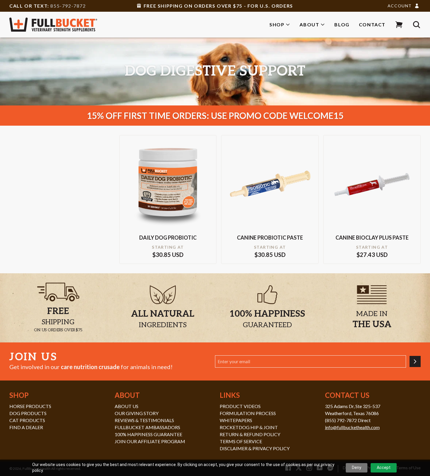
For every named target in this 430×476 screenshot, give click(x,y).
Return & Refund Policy (250, 434)
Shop (276, 24)
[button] (399, 25)
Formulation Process (248, 413)
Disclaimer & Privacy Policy (255, 448)
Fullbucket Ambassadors (147, 427)
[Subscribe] (415, 361)
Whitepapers (236, 420)
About (309, 24)
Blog (341, 24)
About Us (126, 406)
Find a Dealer (26, 427)
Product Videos (240, 406)
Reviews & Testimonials (144, 420)
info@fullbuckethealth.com (352, 427)
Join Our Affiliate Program (150, 441)
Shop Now (168, 192)
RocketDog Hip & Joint (249, 427)
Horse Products (30, 406)
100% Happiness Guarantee (148, 434)
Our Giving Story (137, 413)
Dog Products (28, 413)
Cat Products (27, 420)
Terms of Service (241, 441)
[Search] (416, 25)
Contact (372, 24)
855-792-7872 (68, 5)
